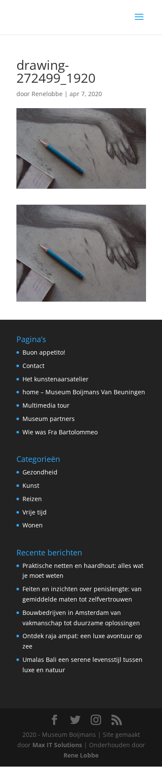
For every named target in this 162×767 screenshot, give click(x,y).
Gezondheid (39, 472)
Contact (33, 366)
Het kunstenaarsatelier (55, 379)
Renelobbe (47, 94)
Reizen (32, 499)
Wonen (32, 525)
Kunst (30, 485)
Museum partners (48, 419)
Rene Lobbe (81, 755)
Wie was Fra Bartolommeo (60, 432)
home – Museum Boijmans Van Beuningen (83, 392)
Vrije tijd (34, 512)
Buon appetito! (43, 352)
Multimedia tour (46, 405)
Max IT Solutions (57, 745)
